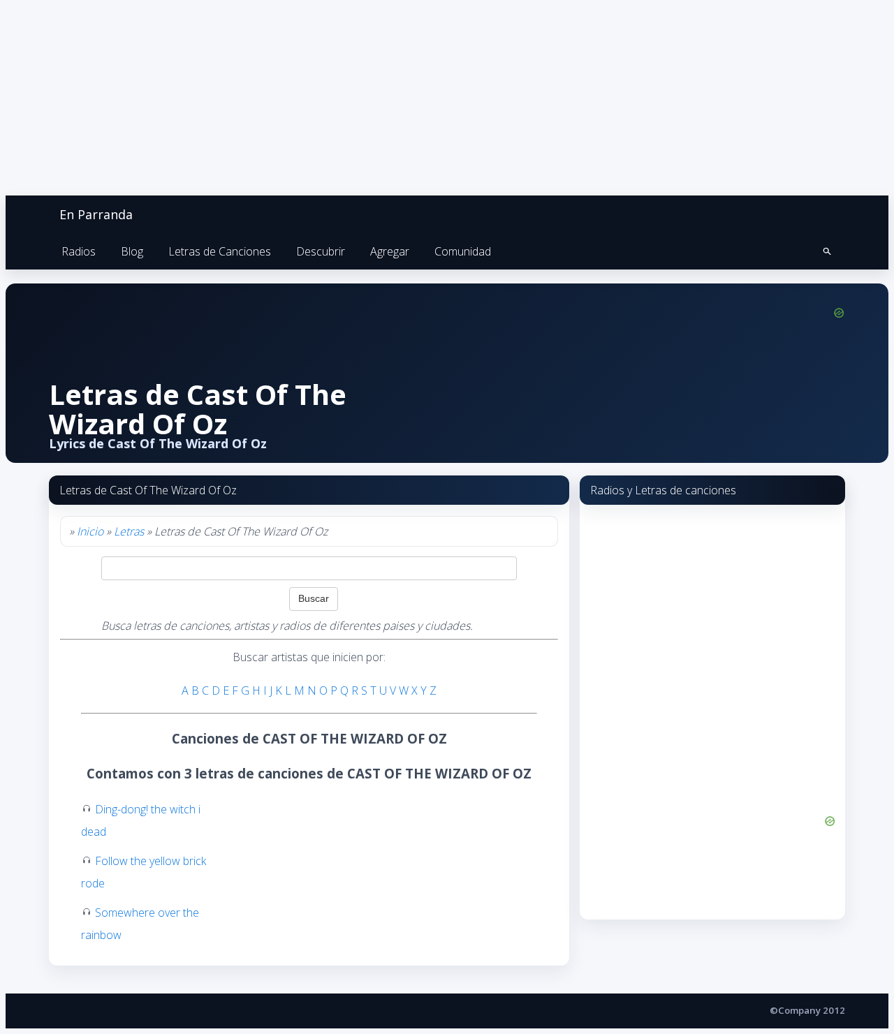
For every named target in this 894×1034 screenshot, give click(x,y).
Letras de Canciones (219, 251)
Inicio (90, 531)
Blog (132, 251)
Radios (78, 251)
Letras (129, 531)
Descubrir (320, 251)
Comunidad (462, 251)
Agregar (389, 251)
